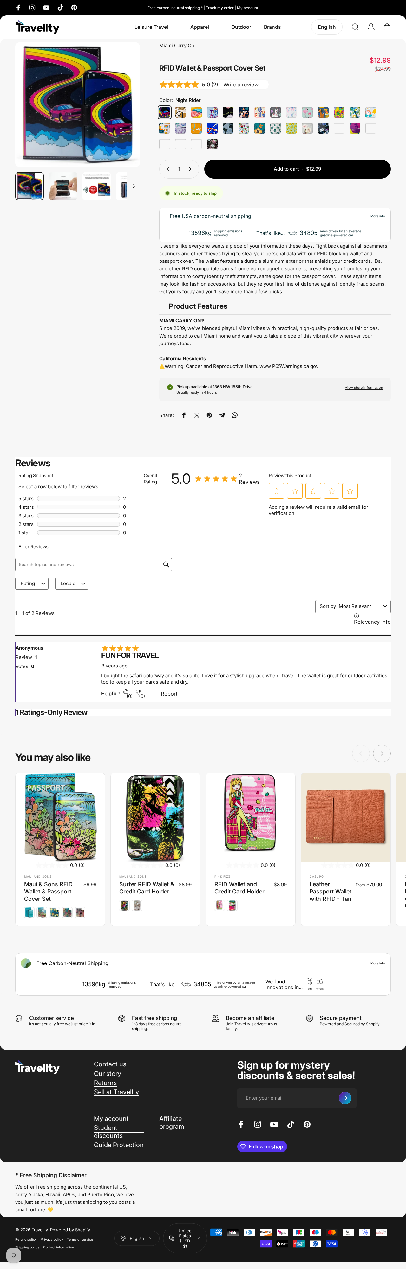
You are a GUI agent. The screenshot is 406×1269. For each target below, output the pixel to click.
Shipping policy (27, 1247)
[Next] (123, 115)
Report (169, 694)
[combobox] (359, 606)
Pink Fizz (222, 876)
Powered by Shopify (70, 1229)
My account (247, 7)
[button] (276, 491)
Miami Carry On (176, 45)
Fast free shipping (154, 1018)
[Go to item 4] (130, 186)
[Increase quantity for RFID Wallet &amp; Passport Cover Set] (191, 169)
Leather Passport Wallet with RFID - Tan (330, 891)
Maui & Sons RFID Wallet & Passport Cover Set (48, 891)
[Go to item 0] (29, 186)
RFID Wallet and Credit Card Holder (239, 888)
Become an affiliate (250, 1018)
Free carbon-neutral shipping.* (175, 7)
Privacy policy (52, 1239)
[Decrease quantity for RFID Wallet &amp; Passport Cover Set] (167, 169)
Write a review (241, 84)
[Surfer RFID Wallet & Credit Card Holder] (155, 817)
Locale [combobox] (68, 583)
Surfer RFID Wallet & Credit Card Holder (146, 888)
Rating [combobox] (28, 583)
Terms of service (80, 1239)
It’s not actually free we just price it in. (62, 1023)
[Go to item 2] (63, 186)
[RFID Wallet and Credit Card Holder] (250, 817)
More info (377, 216)
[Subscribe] (345, 1098)
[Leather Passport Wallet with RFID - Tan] (345, 817)
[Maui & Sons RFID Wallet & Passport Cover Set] (60, 817)
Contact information (58, 1247)
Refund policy (26, 1239)
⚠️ (162, 366)
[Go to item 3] (96, 186)
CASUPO (317, 876)
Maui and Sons (38, 876)
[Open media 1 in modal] (77, 104)
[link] (227, 478)
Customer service (51, 1018)
